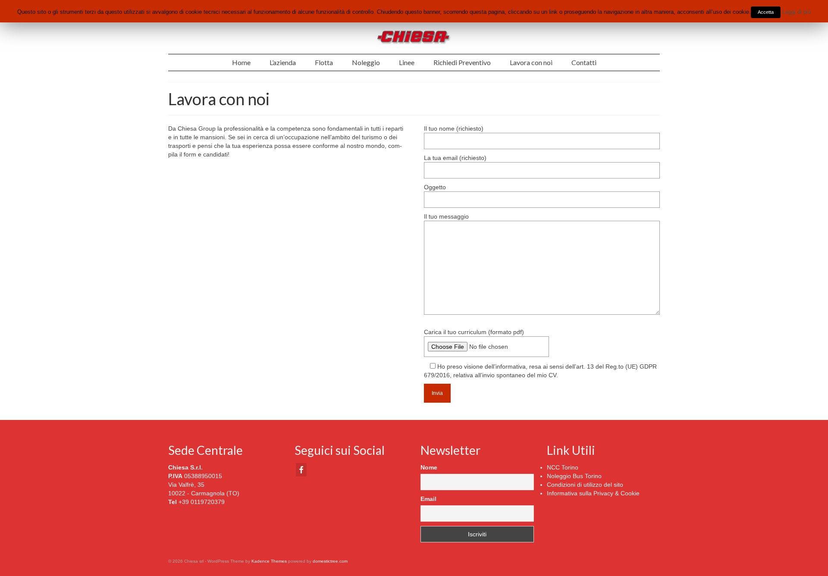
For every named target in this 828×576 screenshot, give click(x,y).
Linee (406, 62)
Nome (428, 467)
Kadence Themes (269, 561)
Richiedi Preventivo (462, 62)
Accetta (766, 12)
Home (241, 62)
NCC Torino (562, 467)
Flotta (324, 62)
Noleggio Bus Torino (574, 476)
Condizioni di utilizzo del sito (585, 484)
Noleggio (366, 62)
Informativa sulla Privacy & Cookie (593, 493)
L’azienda (283, 62)
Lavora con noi (531, 62)
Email (428, 498)
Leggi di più (796, 12)
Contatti (583, 62)
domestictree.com (330, 561)
